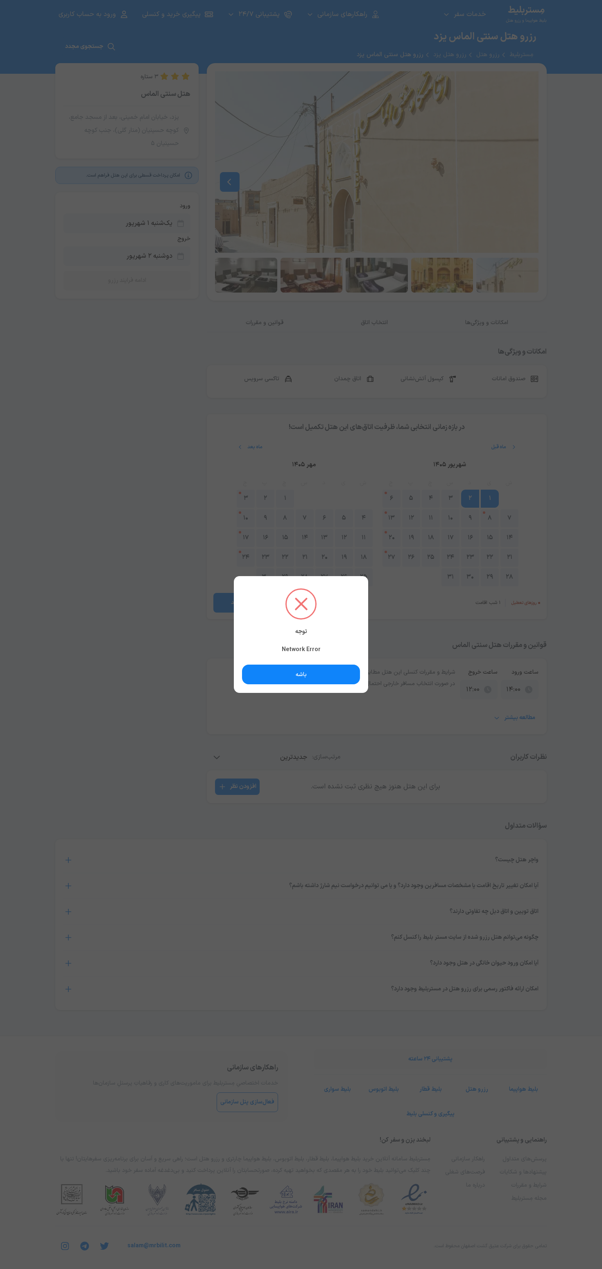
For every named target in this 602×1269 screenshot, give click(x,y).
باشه (301, 674)
